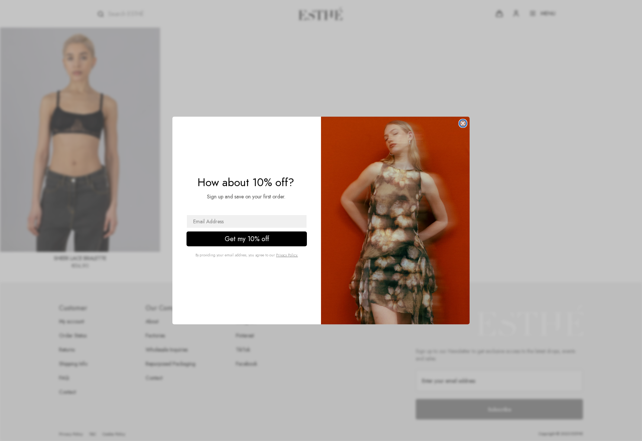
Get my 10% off (247, 239)
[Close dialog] (463, 123)
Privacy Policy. (287, 255)
